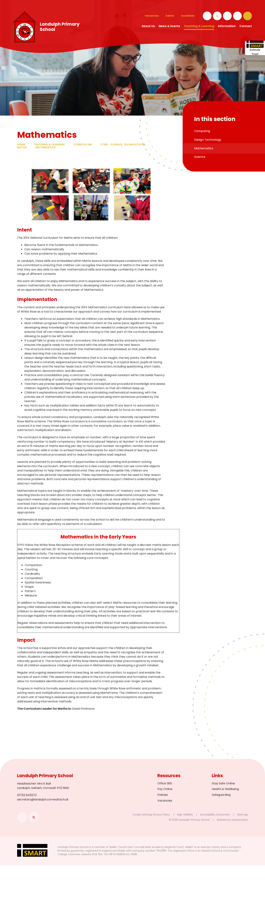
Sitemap (242, 814)
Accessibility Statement (215, 814)
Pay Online (164, 789)
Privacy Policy (161, 814)
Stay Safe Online (223, 783)
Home (21, 144)
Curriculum (83, 144)
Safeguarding (221, 795)
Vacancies (164, 800)
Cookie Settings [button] (142, 814)
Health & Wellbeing (225, 789)
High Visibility (185, 814)
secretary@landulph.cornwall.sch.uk (43, 799)
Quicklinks (188, 16)
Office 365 (164, 783)
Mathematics (46, 147)
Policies (162, 795)
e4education (239, 820)
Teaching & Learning (49, 144)
